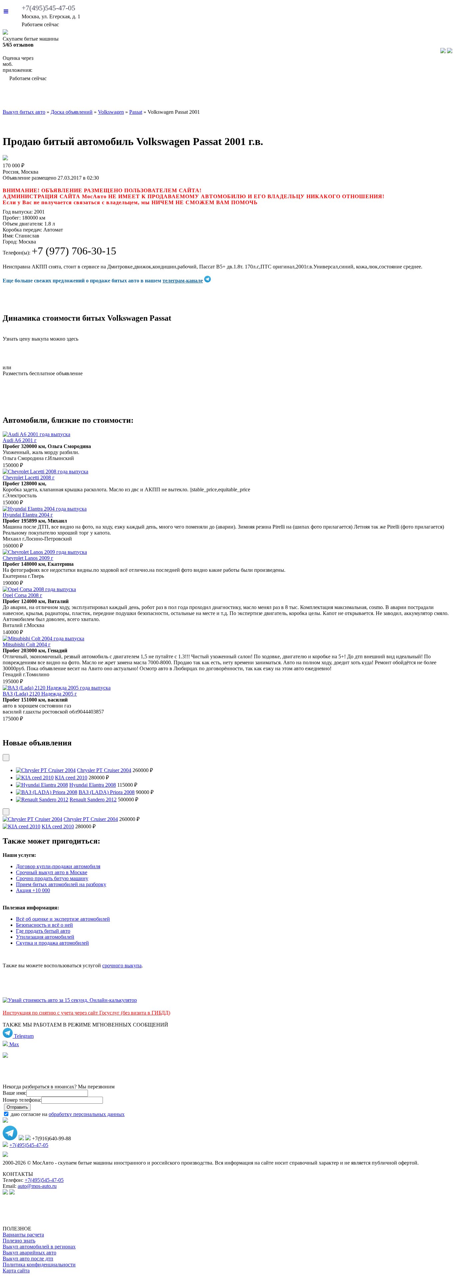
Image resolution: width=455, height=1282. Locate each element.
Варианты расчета (23, 1234)
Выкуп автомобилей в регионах (39, 1246)
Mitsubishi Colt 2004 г (27, 644)
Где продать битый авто (43, 931)
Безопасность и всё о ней (44, 925)
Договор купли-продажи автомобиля (58, 866)
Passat (135, 112)
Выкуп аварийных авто (29, 1252)
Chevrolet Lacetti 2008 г (29, 477)
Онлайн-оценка (286, 96)
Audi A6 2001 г (20, 440)
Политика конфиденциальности (39, 1264)
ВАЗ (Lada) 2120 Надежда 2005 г (40, 694)
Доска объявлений (364, 96)
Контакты (430, 96)
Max (13, 1044)
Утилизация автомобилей (45, 937)
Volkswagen (111, 112)
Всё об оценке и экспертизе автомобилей (63, 919)
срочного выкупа (122, 965)
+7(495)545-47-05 (48, 8)
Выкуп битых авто (41, 96)
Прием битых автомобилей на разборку (61, 884)
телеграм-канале (183, 280)
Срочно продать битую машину (52, 878)
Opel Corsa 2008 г (22, 595)
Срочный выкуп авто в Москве (51, 872)
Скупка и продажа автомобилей (52, 943)
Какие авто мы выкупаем (131, 96)
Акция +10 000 (33, 890)
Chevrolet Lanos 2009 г (28, 558)
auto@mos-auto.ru (37, 1186)
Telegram (23, 1036)
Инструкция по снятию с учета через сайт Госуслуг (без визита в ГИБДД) (86, 1013)
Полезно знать (19, 1240)
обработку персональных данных (87, 1114)
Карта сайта (16, 1270)
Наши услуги (216, 96)
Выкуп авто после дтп (28, 1258)
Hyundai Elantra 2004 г (28, 515)
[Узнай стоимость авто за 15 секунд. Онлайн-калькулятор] (70, 1000)
